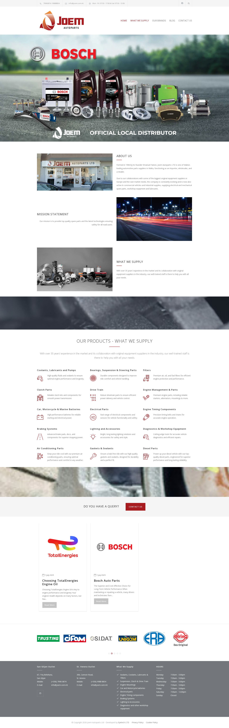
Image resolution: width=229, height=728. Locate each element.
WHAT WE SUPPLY (139, 20)
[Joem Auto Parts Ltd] (61, 20)
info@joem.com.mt (76, 3)
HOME (124, 20)
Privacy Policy (137, 722)
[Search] (189, 3)
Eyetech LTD (123, 722)
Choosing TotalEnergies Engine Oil (60, 582)
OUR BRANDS (159, 20)
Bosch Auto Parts (107, 580)
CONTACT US (185, 20)
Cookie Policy (152, 722)
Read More (49, 605)
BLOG (172, 20)
